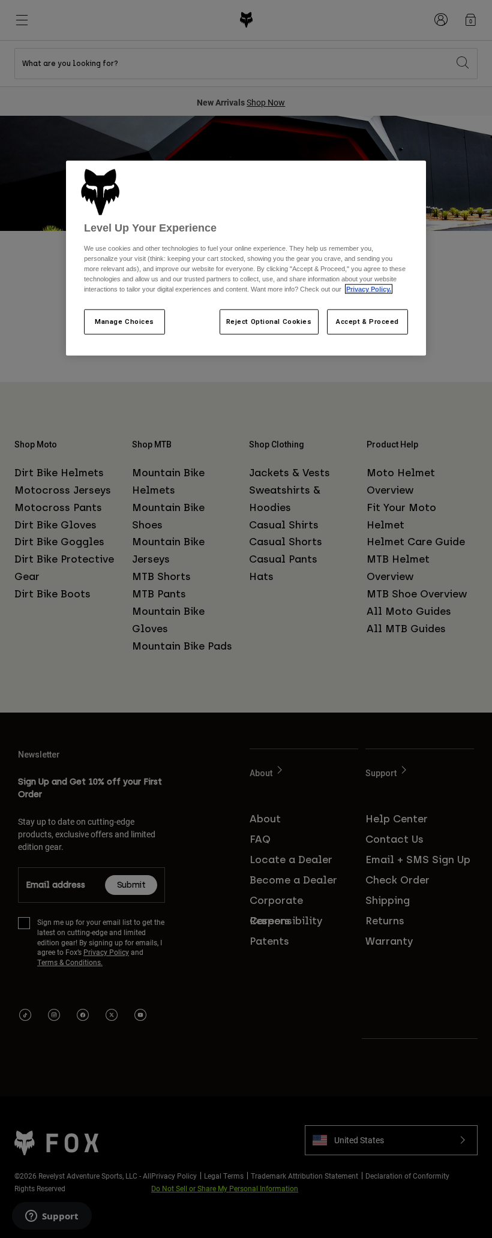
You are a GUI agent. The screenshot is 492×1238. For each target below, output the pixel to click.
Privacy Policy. (368, 289)
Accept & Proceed (367, 321)
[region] (246, 258)
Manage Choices (124, 321)
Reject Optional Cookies (269, 321)
